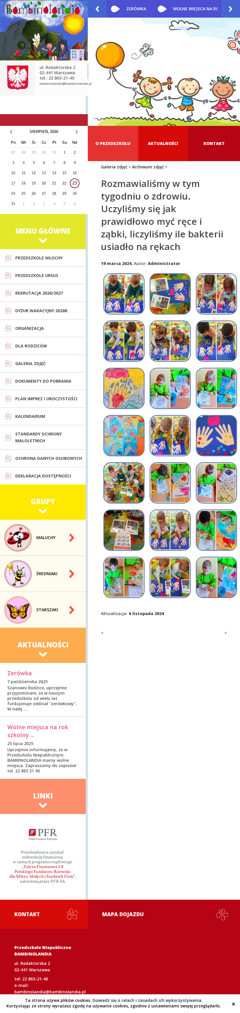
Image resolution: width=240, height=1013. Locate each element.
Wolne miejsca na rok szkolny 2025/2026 (165, 8)
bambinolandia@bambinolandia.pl (66, 84)
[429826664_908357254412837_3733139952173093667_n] (170, 388)
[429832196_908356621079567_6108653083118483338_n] (170, 435)
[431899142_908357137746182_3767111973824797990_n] (124, 577)
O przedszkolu (113, 143)
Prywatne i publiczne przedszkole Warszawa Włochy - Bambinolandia (44, 39)
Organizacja (29, 328)
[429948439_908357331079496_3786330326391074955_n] (170, 483)
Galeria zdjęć (30, 363)
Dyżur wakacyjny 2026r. (41, 310)
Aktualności (163, 143)
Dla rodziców (31, 346)
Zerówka (19, 673)
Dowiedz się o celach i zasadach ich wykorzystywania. (147, 1000)
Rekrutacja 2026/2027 (39, 293)
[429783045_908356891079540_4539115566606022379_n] (216, 294)
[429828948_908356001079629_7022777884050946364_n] (124, 435)
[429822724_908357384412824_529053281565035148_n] (124, 388)
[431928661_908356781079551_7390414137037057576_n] (170, 577)
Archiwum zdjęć (148, 167)
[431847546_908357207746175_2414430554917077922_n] (216, 530)
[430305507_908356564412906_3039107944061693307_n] (124, 530)
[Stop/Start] (233, 119)
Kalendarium (30, 416)
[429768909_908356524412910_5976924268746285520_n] (170, 294)
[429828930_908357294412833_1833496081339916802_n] (216, 388)
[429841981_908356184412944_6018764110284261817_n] (216, 435)
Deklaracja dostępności (43, 476)
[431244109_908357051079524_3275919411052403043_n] (170, 530)
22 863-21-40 (35, 979)
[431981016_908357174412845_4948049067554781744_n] (216, 577)
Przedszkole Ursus (36, 275)
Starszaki (47, 609)
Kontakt (214, 143)
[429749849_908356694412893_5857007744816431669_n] (124, 294)
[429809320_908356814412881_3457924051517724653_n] (170, 341)
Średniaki (46, 573)
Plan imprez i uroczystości (46, 398)
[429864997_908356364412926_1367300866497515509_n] (124, 483)
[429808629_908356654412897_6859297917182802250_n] (124, 341)
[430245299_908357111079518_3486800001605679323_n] (216, 483)
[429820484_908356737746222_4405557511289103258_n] (216, 341)
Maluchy (46, 537)
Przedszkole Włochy (39, 258)
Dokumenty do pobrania (43, 381)
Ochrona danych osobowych (48, 458)
